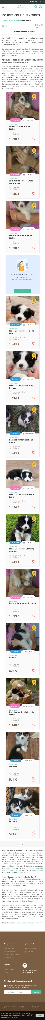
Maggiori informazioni (11, 1017)
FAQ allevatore (28, 951)
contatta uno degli (22, 52)
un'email (30, 973)
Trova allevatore (10, 951)
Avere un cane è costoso (12, 905)
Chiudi (39, 1015)
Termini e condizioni (21, 1007)
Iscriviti (36, 992)
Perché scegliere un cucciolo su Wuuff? (27, 923)
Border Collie (13, 124)
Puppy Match (9, 957)
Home (5, 21)
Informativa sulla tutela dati (34, 1007)
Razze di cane (9, 948)
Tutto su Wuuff (9, 969)
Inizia (22, 291)
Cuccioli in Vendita (14, 21)
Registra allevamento (30, 948)
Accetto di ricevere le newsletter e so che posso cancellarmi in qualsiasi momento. (22, 986)
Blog (6, 972)
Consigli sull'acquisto (12, 954)
